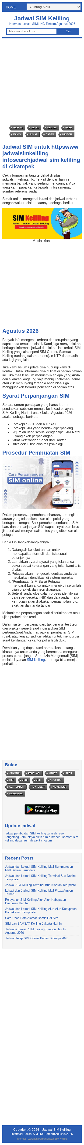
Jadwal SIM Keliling (42, 18)
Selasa (52, 127)
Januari (14, 773)
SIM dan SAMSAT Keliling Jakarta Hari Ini (33, 923)
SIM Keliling (36, 660)
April (69, 773)
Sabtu (50, 134)
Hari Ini (18, 127)
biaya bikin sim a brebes (44, 837)
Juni (25, 780)
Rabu (68, 127)
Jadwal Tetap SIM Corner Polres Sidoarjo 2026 (36, 938)
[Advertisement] (42, 82)
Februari (34, 773)
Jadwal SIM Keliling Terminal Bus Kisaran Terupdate (40, 885)
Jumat (33, 134)
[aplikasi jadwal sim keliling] (42, 814)
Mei (11, 780)
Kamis (17, 134)
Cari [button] (68, 31)
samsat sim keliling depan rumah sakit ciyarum (41, 838)
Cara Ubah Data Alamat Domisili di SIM (31, 918)
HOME (11, 7)
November (59, 787)
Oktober (38, 787)
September (16, 787)
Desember (16, 793)
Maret (53, 773)
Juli (38, 780)
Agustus (55, 780)
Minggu (67, 134)
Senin (34, 127)
